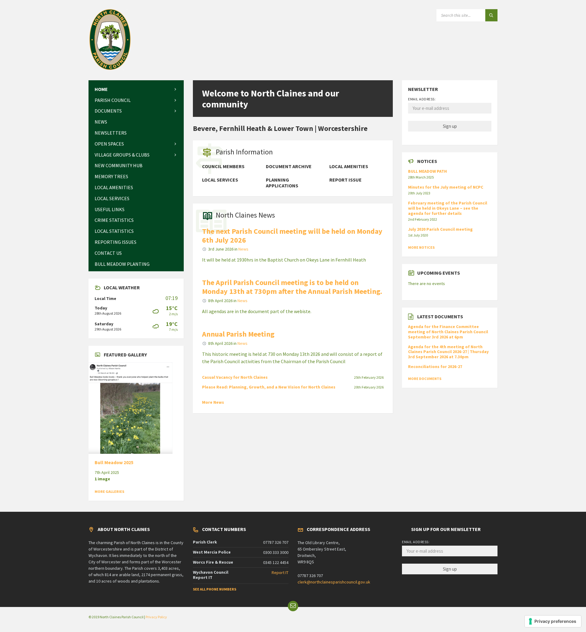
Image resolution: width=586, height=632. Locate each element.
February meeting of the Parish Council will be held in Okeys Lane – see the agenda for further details (447, 208)
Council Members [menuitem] (223, 166)
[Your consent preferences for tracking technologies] (553, 621)
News (243, 249)
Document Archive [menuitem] (289, 166)
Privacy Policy (156, 617)
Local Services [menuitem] (220, 180)
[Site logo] (110, 68)
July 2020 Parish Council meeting (440, 229)
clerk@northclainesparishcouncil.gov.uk (334, 582)
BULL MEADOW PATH (427, 171)
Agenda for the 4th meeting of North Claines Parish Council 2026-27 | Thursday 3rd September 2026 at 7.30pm (448, 352)
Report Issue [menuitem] (345, 180)
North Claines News (245, 215)
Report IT (280, 572)
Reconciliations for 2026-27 (435, 366)
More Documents (424, 378)
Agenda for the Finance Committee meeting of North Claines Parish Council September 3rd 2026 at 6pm (448, 332)
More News (213, 402)
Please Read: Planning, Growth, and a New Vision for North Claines (268, 387)
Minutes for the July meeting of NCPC (445, 187)
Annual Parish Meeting (238, 334)
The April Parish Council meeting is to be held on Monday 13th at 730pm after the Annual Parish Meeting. (292, 287)
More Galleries (109, 491)
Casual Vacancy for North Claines (235, 377)
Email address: (422, 99)
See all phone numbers (214, 589)
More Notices (421, 247)
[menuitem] (136, 89)
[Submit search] (491, 15)
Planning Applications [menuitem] (282, 183)
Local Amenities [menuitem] (348, 166)
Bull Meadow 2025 (114, 462)
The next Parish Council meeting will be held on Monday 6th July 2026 (292, 235)
